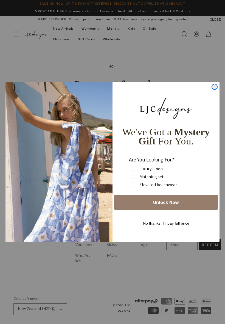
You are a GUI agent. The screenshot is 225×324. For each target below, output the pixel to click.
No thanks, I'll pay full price (166, 223)
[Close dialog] (214, 87)
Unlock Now (166, 202)
